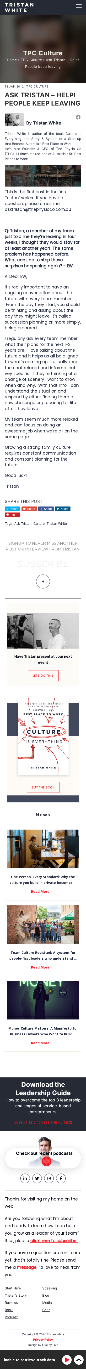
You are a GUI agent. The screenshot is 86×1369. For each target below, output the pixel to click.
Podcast (11, 1317)
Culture (39, 523)
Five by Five (50, 1345)
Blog (45, 1295)
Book (9, 1310)
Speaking (49, 1288)
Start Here (13, 1288)
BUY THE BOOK (43, 787)
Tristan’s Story (16, 1295)
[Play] (67, 1360)
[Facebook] (78, 117)
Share (31, 509)
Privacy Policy (43, 1339)
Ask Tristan (23, 523)
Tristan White (47, 122)
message (27, 1267)
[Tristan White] (14, 119)
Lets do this (43, 676)
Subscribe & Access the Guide (41, 1122)
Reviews (11, 1302)
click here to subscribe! (54, 1241)
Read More (40, 891)
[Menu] (43, 6)
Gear (46, 1310)
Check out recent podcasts (44, 1153)
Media (47, 1302)
